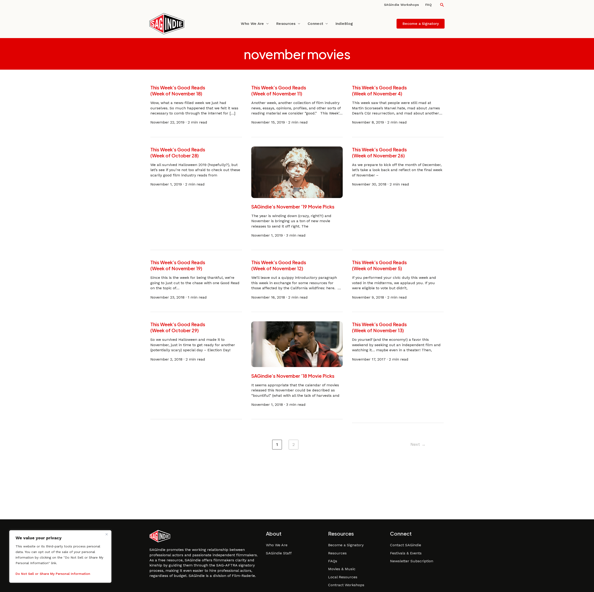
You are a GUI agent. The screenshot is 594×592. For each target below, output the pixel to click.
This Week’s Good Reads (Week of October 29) (177, 327)
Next (418, 444)
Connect (315, 23)
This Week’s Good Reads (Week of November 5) (379, 265)
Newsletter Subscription (411, 561)
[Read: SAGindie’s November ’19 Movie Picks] (297, 172)
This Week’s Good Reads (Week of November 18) (177, 90)
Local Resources (342, 577)
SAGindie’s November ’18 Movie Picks (292, 375)
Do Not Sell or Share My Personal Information (53, 574)
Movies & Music (341, 569)
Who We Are (252, 23)
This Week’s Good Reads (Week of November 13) (379, 327)
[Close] (106, 534)
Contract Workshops (346, 585)
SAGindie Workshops (401, 5)
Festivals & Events (406, 553)
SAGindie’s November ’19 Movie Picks (292, 206)
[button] (442, 4)
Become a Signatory (346, 545)
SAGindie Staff (279, 553)
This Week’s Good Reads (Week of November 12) (278, 265)
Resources (286, 23)
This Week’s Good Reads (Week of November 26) (379, 152)
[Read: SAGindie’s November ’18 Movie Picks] (297, 344)
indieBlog (344, 23)
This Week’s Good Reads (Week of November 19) (177, 265)
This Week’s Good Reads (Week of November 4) (379, 90)
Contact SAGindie (405, 545)
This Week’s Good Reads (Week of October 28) (177, 152)
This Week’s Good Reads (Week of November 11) (278, 90)
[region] (60, 556)
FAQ (428, 5)
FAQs (332, 561)
